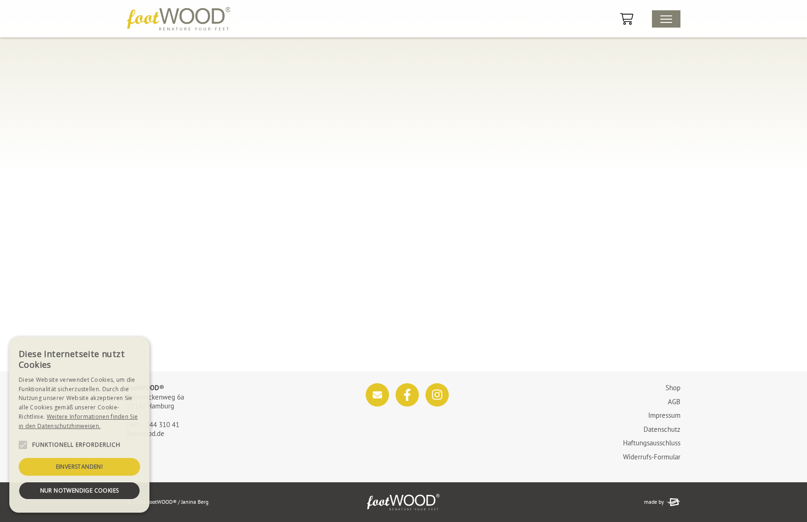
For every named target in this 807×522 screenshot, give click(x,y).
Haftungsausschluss (651, 442)
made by (654, 501)
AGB (674, 401)
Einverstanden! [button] (79, 467)
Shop (672, 387)
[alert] (79, 425)
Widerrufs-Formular (651, 456)
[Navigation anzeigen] (666, 19)
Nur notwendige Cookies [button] (79, 490)
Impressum (664, 415)
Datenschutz (662, 429)
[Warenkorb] (626, 19)
